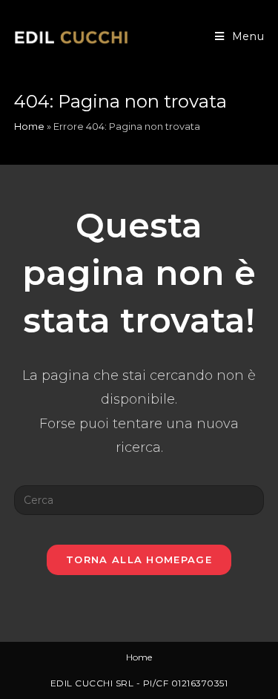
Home (29, 126)
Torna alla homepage (139, 559)
